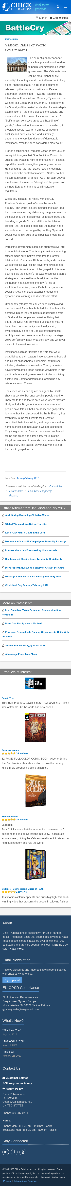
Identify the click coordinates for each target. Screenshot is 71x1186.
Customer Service (16, 1078)
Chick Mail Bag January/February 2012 (27, 585)
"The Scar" (8, 1051)
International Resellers (25, 1181)
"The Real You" (11, 1030)
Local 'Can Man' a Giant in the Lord (25, 532)
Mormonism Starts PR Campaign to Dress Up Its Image (35, 541)
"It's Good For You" (13, 1041)
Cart (55, 17)
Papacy (13, 495)
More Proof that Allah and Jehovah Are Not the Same (34, 567)
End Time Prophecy (40, 491)
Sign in (43, 17)
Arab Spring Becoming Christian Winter (27, 515)
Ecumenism (16, 491)
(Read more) (16, 948)
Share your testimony (18, 1083)
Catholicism (11, 39)
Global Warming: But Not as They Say (26, 524)
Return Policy (14, 1088)
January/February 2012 (28, 478)
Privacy (7, 1181)
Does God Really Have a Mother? (23, 623)
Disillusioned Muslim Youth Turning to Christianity (33, 559)
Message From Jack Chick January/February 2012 (33, 576)
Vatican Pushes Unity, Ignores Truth (25, 645)
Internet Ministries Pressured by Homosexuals (31, 550)
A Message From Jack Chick (21, 654)
